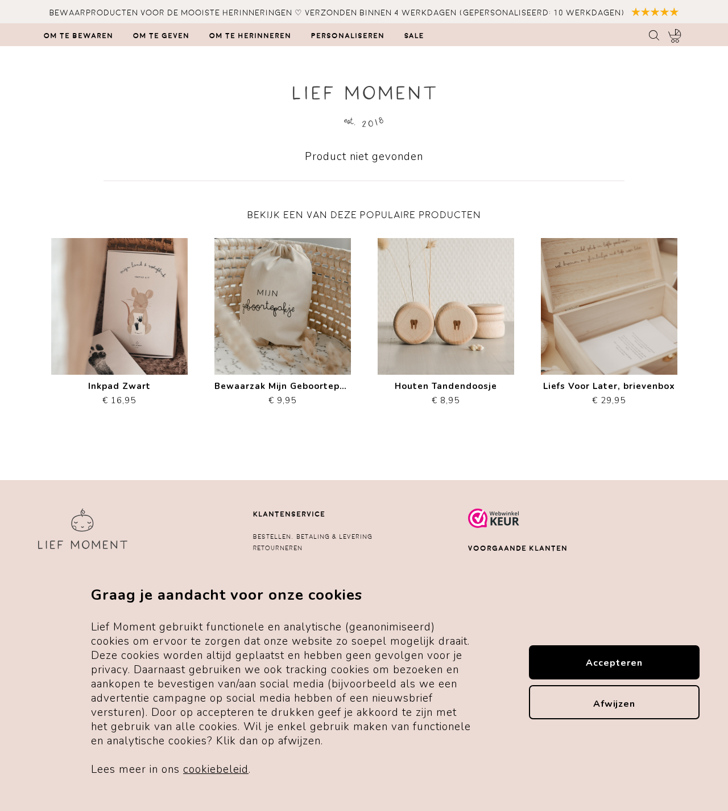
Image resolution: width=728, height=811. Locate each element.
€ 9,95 (282, 390)
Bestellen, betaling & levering (313, 537)
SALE (414, 36)
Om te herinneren (250, 36)
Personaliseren (347, 36)
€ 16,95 (119, 390)
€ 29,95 (609, 390)
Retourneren (278, 548)
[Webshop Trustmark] (493, 526)
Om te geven (161, 36)
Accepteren (614, 663)
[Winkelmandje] (674, 36)
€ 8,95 (446, 390)
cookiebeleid (216, 769)
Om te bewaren (78, 36)
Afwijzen (614, 704)
